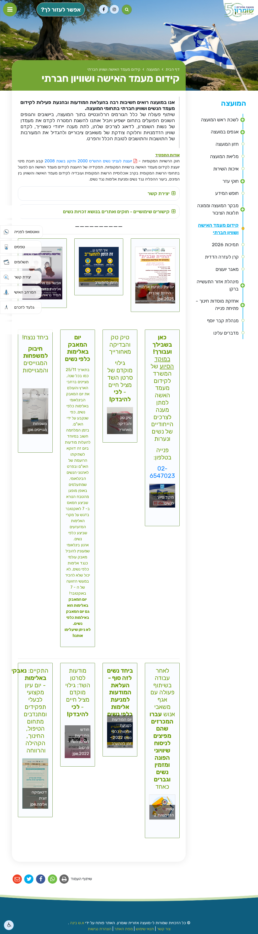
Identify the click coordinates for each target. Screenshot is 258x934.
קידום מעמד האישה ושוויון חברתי (218, 228)
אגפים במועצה (225, 132)
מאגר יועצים (227, 269)
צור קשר (164, 928)
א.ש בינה (76, 922)
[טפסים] (6, 247)
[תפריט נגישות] (9, 925)
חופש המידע (227, 193)
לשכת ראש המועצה (220, 120)
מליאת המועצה (224, 156)
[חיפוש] (127, 10)
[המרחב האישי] (6, 292)
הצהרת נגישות (99, 928)
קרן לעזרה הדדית (222, 257)
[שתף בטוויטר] (29, 879)
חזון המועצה (227, 144)
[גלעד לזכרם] (6, 307)
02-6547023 (162, 472)
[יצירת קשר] (6, 277)
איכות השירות (226, 169)
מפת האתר (123, 928)
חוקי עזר (230, 181)
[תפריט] (10, 9)
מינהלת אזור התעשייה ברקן (218, 285)
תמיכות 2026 (225, 244)
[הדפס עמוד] (64, 879)
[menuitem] (219, 120)
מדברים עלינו (226, 333)
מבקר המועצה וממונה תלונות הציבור (218, 209)
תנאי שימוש (145, 928)
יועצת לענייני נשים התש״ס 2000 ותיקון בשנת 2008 (89, 161)
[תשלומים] (6, 262)
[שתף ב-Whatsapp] (52, 879)
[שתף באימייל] (17, 879)
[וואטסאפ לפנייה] (6, 232)
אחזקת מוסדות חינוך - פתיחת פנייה (217, 304)
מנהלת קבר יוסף (223, 321)
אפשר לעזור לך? (61, 9)
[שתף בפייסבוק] (40, 879)
